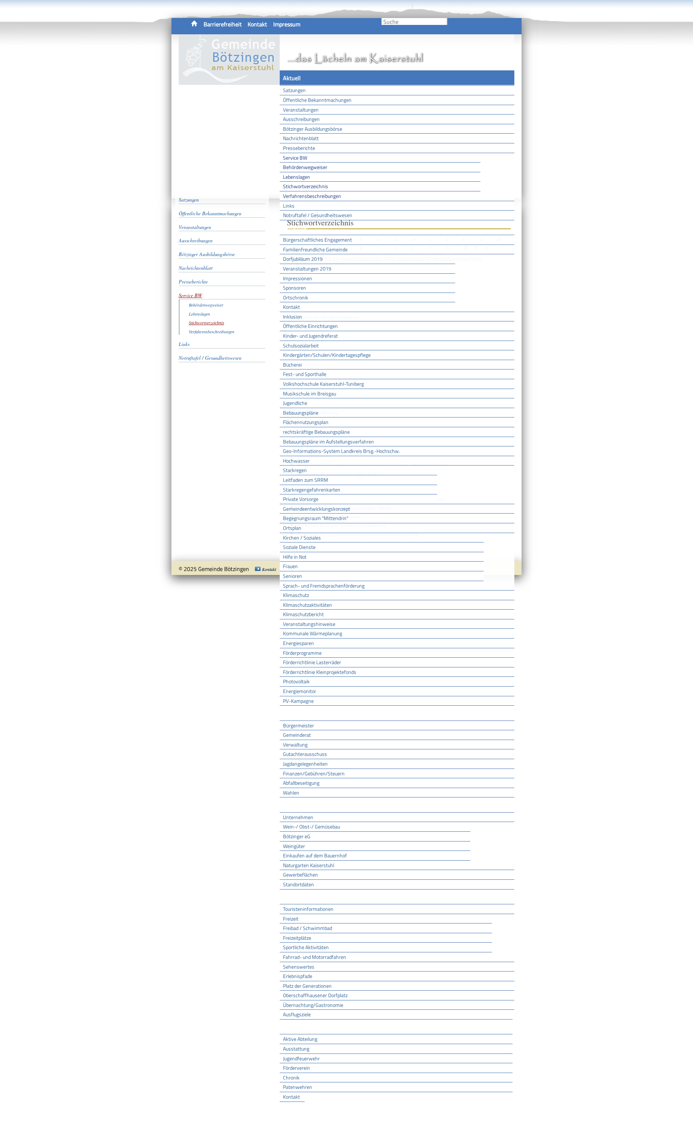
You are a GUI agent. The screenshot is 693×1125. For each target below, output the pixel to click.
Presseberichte (299, 148)
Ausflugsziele (297, 1014)
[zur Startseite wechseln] (229, 81)
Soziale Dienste (299, 547)
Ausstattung (296, 1048)
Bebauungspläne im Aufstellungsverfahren (328, 441)
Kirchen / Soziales (302, 537)
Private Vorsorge (300, 499)
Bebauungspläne (300, 412)
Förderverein (296, 1068)
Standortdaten (298, 884)
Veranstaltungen (301, 109)
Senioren (292, 576)
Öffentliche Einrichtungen (310, 326)
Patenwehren (297, 1087)
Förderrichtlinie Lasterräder (312, 662)
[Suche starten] (446, 21)
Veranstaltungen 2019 (307, 268)
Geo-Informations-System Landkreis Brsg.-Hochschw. (341, 451)
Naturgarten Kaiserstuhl (308, 865)
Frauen (290, 566)
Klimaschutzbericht (303, 614)
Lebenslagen (296, 177)
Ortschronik (295, 297)
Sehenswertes (298, 966)
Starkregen (295, 470)
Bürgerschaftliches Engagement (317, 239)
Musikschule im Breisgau (309, 393)
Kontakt (257, 24)
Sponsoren (294, 287)
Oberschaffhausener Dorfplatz (315, 995)
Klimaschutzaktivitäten (307, 605)
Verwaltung (295, 744)
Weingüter (294, 846)
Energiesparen (298, 643)
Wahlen (291, 792)
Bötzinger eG (296, 836)
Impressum (286, 24)
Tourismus (295, 896)
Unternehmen (298, 817)
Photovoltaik (296, 681)
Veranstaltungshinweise (309, 624)
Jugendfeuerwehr (301, 1058)
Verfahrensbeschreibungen (312, 196)
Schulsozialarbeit (301, 345)
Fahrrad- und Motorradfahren (314, 957)
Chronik (291, 1077)
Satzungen (294, 90)
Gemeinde (295, 227)
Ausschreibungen (301, 119)
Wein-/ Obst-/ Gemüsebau (311, 826)
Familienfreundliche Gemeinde (315, 249)
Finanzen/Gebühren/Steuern (314, 773)
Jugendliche (295, 403)
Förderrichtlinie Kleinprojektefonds (319, 672)
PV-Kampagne (298, 701)
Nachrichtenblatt (301, 138)
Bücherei (292, 364)
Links (289, 205)
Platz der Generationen (307, 986)
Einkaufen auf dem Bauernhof (315, 855)
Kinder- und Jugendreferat (310, 335)
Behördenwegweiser (305, 167)
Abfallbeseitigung (301, 783)
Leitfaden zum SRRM (305, 480)
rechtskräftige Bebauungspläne (316, 432)
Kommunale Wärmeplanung (312, 633)
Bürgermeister (298, 725)
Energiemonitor (299, 691)
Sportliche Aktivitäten (306, 947)
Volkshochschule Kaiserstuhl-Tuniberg (323, 384)
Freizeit (290, 918)
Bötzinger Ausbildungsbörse (312, 129)
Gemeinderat (297, 735)
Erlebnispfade (297, 976)
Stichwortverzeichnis (305, 186)
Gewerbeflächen (300, 874)
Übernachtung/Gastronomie (313, 1005)
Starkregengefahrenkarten (311, 489)
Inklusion (292, 316)
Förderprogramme (302, 653)
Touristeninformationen (308, 909)
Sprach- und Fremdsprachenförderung (324, 585)
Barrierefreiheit (223, 24)
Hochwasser (296, 460)
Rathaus (293, 713)
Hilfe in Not (294, 557)
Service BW (295, 157)
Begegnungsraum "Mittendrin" (315, 518)
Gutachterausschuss (305, 754)
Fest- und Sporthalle (304, 374)
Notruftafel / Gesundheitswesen (317, 215)
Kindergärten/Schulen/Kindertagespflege (327, 355)
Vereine (292, 1109)
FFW (288, 1026)
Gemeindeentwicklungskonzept (316, 508)
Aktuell (292, 78)
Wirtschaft (296, 804)
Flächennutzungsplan (305, 422)
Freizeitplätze (297, 938)
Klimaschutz (296, 595)
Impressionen (297, 278)
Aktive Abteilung (300, 1039)
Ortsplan (292, 528)
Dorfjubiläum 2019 (303, 259)
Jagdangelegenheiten (305, 763)
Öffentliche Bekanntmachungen (317, 100)
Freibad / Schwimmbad (307, 928)
